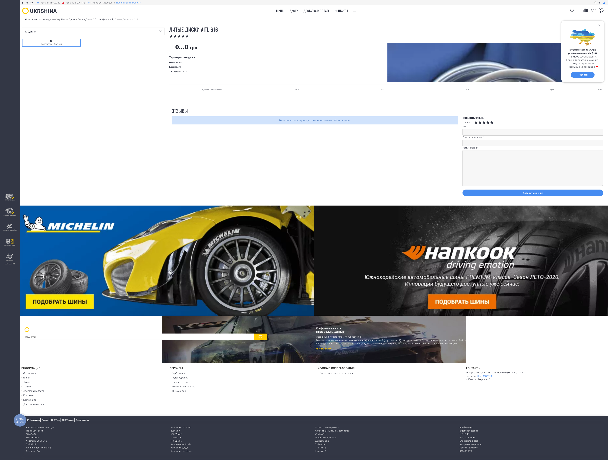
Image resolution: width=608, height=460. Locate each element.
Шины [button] (280, 10)
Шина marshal (322, 441)
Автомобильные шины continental (332, 431)
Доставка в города (33, 404)
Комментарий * (470, 148)
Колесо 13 (176, 437)
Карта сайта (29, 399)
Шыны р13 (320, 451)
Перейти (583, 74)
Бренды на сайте (10, 230)
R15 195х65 (176, 434)
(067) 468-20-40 (485, 376)
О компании (29, 373)
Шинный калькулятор (10, 262)
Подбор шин (10, 200)
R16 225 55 (176, 441)
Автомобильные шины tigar (40, 427)
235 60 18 (320, 444)
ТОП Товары (68, 420)
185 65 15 (464, 434)
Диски (294, 10)
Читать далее (324, 348)
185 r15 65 (31, 434)
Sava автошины (467, 437)
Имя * (465, 126)
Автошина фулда (179, 448)
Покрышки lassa (34, 431)
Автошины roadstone (181, 451)
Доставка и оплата (316, 10)
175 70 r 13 (320, 448)
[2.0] (478, 122)
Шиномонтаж (178, 391)
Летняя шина (32, 437)
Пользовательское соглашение (337, 373)
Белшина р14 (33, 451)
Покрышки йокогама (325, 437)
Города (45, 420)
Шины (26, 377)
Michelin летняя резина (327, 427)
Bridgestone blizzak (469, 441)
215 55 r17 (320, 434)
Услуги (27, 386)
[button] (61, 2)
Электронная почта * (473, 137)
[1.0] (476, 122)
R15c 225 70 (466, 451)
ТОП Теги (55, 420)
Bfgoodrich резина (469, 431)
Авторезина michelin (181, 444)
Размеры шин (10, 245)
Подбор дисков (9, 215)
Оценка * (467, 122)
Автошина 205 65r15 (181, 427)
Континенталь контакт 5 (38, 448)
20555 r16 (175, 431)
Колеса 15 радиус (469, 448)
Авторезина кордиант (471, 444)
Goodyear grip (466, 427)
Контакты (341, 10)
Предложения (82, 420)
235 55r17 (31, 444)
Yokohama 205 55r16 (36, 441)
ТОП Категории (32, 420)
